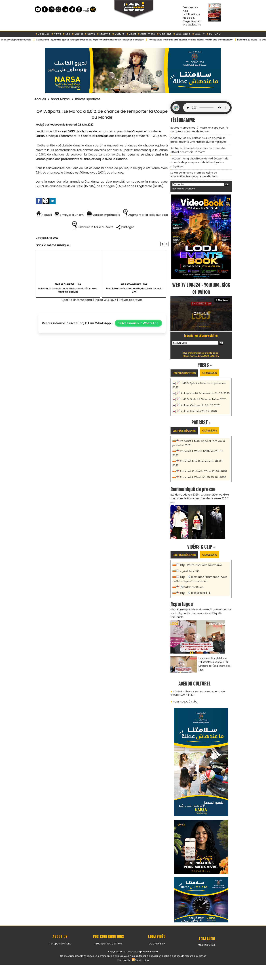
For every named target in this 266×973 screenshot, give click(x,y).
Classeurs (209, 373)
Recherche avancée (183, 188)
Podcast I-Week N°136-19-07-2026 (203, 477)
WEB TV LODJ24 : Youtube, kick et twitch (201, 288)
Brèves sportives (87, 99)
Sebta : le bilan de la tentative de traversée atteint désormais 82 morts (197, 150)
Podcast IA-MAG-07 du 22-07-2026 (203, 471)
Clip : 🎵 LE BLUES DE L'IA (195, 593)
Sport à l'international (77, 300)
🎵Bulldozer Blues (191, 587)
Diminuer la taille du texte (95, 227)
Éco (67, 34)
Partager (127, 227)
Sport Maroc (60, 99)
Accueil (40, 99)
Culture (119, 34)
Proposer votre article (108, 943)
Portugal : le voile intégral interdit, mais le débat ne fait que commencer (165, 39)
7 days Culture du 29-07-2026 (200, 405)
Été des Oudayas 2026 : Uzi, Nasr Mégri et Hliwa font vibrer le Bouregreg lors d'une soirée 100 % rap (199, 498)
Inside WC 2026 (105, 300)
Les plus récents (184, 373)
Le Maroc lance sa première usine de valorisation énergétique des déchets (194, 174)
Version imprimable (106, 215)
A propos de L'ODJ (60, 943)
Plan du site (123, 960)
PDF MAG (214, 34)
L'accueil (43, 34)
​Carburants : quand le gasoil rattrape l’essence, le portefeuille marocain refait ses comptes (64, 39)
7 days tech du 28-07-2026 (199, 411)
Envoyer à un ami (71, 215)
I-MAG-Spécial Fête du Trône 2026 (203, 399)
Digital (78, 34)
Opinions (165, 34)
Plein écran (223, 300)
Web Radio (182, 34)
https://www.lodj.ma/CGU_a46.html (201, 355)
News (57, 34)
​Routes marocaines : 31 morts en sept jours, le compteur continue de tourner (199, 129)
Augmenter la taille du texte (148, 215)
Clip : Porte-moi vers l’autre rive (201, 565)
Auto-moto (147, 34)
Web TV (199, 34)
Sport (132, 34)
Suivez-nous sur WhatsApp (138, 323)
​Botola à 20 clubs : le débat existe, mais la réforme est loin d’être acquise (67, 290)
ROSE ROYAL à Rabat (186, 701)
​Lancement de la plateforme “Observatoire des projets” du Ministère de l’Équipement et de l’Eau (215, 663)
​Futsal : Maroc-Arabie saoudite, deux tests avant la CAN (134, 290)
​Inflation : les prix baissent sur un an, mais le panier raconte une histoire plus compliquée (198, 140)
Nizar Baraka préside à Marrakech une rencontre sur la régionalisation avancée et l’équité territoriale (200, 613)
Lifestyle (104, 34)
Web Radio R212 (206, 944)
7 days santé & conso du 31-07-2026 (205, 393)
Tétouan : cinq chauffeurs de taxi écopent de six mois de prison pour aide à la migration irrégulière (199, 162)
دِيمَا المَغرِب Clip (190, 571)
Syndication (142, 960)
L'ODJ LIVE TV (157, 943)
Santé (91, 34)
